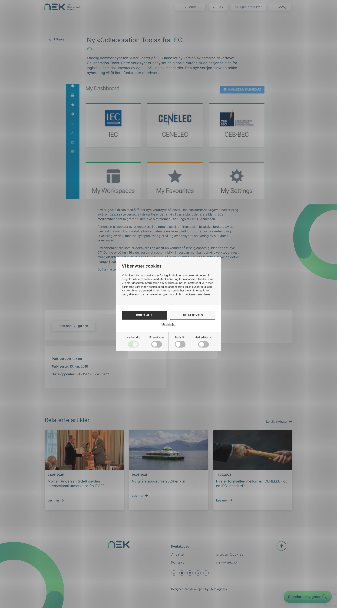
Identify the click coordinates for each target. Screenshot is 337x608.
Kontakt (177, 562)
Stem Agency (218, 589)
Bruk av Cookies (229, 554)
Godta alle (144, 315)
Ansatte (177, 554)
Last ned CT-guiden (73, 326)
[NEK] (62, 9)
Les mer (53, 500)
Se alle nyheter (277, 421)
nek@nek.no (226, 562)
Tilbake (59, 39)
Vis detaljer (168, 324)
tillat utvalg (193, 315)
